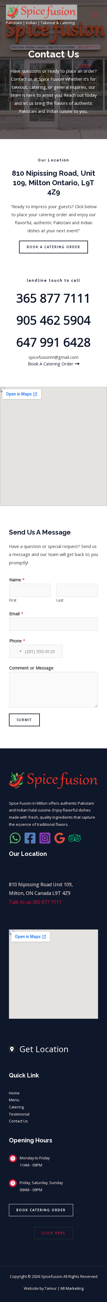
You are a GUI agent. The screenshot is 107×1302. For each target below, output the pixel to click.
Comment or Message (31, 668)
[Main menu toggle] (95, 15)
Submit (24, 719)
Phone (17, 641)
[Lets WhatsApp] (15, 838)
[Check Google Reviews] (60, 838)
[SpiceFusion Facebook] (30, 838)
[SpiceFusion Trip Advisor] (74, 838)
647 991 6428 (53, 342)
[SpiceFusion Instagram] (45, 838)
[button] (41, 1210)
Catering (16, 1107)
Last (59, 600)
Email (16, 613)
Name (17, 580)
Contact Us (18, 1121)
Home (14, 1093)
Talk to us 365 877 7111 (35, 902)
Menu (14, 1099)
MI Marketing (72, 1288)
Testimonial (19, 1114)
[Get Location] (39, 1049)
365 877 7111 (53, 298)
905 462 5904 (53, 320)
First (12, 600)
